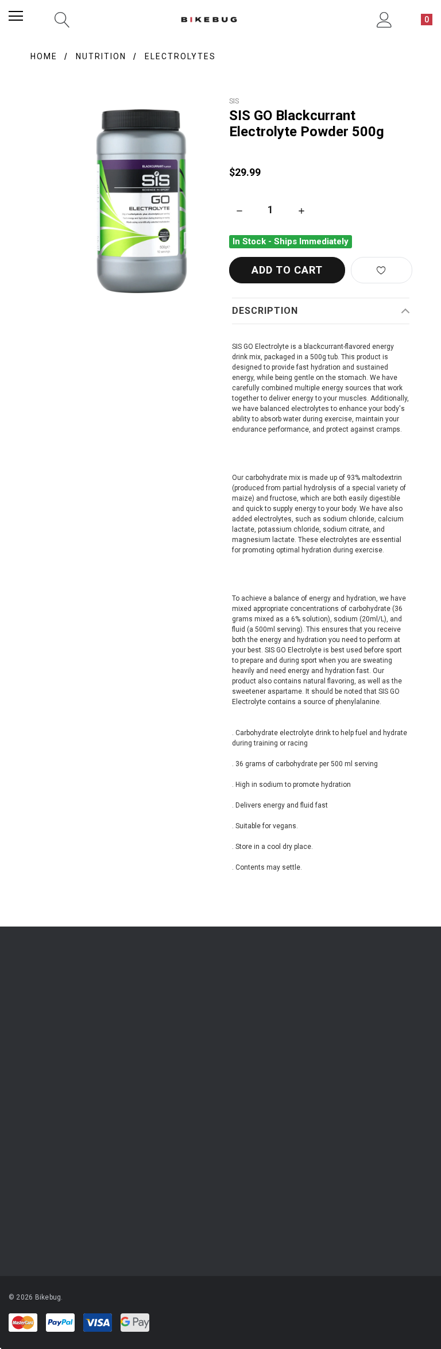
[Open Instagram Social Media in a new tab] (162, 1137)
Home (43, 56)
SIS (234, 101)
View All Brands (42, 1221)
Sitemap (304, 1079)
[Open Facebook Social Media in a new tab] (193, 1137)
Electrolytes (180, 56)
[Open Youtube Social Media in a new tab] (224, 1137)
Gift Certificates (33, 1079)
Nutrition (101, 56)
